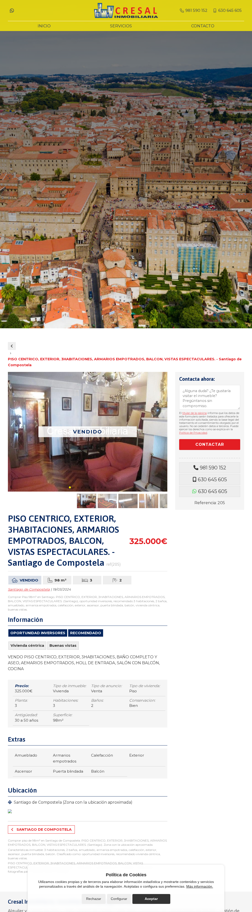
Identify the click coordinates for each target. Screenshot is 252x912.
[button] (70, 487)
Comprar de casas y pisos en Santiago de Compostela (12, 346)
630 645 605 (212, 479)
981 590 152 (213, 468)
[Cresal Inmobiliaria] (126, 10)
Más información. (199, 886)
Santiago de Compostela (29, 589)
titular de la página (194, 413)
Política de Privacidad (193, 432)
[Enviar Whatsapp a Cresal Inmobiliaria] (11, 10)
